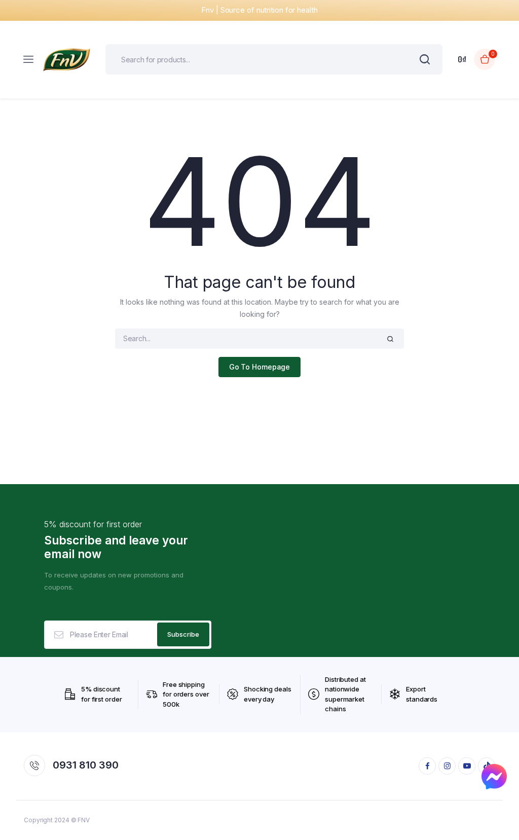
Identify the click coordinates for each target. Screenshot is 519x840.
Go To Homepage (259, 366)
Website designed (30, 419)
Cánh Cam (91, 419)
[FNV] (66, 59)
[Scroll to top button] (503, 799)
